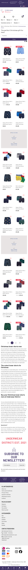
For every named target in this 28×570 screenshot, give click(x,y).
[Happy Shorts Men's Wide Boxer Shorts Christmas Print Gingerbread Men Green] (7, 326)
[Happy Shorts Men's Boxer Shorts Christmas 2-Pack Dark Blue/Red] (7, 93)
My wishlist (4, 508)
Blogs (3, 523)
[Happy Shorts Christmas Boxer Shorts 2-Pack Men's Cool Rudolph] (20, 199)
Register (4, 504)
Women (3, 517)
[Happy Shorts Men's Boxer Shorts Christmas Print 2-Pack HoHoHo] (7, 199)
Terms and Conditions (7, 490)
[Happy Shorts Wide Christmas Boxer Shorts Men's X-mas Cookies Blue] (7, 178)
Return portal (5, 509)
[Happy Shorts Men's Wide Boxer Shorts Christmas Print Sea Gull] (7, 114)
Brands (3, 525)
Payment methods (6, 494)
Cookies (4, 498)
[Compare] (21, 6)
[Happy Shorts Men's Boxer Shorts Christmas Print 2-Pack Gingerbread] (20, 93)
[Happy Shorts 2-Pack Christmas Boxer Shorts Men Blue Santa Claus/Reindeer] (20, 114)
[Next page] (20, 343)
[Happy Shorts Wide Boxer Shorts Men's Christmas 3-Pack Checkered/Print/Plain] (7, 156)
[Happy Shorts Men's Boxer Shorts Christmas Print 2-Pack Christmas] (20, 262)
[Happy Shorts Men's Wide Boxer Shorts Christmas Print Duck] (7, 220)
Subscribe (22, 465)
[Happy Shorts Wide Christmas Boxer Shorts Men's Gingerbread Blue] (7, 262)
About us (4, 488)
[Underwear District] (7, 10)
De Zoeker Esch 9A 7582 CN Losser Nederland (7, 538)
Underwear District (7, 531)
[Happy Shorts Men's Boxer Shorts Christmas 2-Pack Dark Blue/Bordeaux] (20, 284)
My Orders (4, 506)
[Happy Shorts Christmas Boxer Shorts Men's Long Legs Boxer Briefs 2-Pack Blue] (20, 305)
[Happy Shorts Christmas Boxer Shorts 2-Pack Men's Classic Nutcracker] (20, 156)
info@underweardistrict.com (10, 534)
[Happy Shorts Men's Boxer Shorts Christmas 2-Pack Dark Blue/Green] (7, 72)
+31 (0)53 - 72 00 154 (8, 533)
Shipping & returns (6, 496)
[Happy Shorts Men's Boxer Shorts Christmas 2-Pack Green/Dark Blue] (20, 326)
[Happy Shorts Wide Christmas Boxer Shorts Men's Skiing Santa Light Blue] (20, 50)
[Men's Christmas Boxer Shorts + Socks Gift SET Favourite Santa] (20, 178)
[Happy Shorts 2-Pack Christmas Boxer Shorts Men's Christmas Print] (20, 220)
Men (11, 26)
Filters (14, 39)
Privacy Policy (5, 492)
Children (4, 519)
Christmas (15, 26)
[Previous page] (8, 343)
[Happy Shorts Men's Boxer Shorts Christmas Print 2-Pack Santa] (7, 284)
